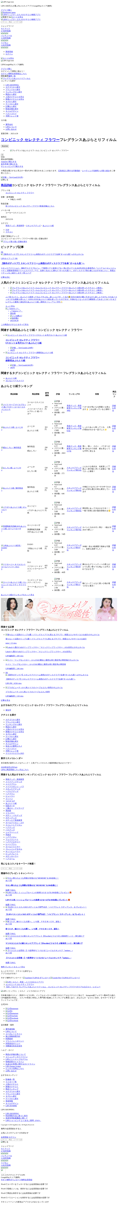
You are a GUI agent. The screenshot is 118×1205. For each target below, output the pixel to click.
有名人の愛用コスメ (14, 746)
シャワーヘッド (12, 832)
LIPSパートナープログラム (17, 1059)
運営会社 (9, 124)
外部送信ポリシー (13, 1043)
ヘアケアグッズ (12, 791)
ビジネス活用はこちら (15, 1068)
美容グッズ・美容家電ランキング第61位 (74, 428)
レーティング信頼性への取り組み (96, 171)
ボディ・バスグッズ (14, 815)
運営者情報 (10, 1029)
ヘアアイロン (11, 837)
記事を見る (5, 700)
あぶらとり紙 (48, 226)
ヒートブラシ (11, 844)
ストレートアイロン (14, 825)
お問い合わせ (11, 129)
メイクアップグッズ (14, 782)
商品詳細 (5, 146)
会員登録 (4, 1137)
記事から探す (11, 106)
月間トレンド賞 (12, 116)
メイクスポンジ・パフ (15, 787)
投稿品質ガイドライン (15, 1062)
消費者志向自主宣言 (14, 1046)
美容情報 (9, 1101)
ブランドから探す (13, 90)
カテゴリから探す (13, 87)
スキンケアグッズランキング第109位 (74, 566)
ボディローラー (12, 856)
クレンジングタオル (14, 849)
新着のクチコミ (12, 1087)
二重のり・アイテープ (15, 808)
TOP (7, 230)
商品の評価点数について (16, 1054)
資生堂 (8, 710)
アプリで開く (6, 10)
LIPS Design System (13, 1066)
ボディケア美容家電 (14, 820)
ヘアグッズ (10, 827)
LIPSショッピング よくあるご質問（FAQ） (23, 1120)
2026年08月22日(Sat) (9, 767)
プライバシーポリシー (15, 1041)
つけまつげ (10, 801)
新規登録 (9, 52)
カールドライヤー (13, 847)
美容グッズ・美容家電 (15, 226)
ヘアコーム (10, 859)
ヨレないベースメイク (15, 381)
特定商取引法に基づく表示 (17, 1116)
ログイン (9, 54)
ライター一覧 (11, 1082)
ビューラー (10, 796)
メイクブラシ (11, 784)
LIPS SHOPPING (12, 85)
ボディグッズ (11, 818)
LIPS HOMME (11, 1106)
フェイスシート (12, 839)
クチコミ (9, 232)
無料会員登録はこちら (17, 74)
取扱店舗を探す (12, 109)
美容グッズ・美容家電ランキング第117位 (74, 448)
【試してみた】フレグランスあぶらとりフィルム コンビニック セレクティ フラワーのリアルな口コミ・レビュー (53, 987)
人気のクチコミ (12, 1084)
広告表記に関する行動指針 (69, 171)
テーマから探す (12, 104)
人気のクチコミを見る (15, 97)
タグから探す (11, 102)
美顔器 (8, 811)
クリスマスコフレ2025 (15, 753)
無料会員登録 (26, 1180)
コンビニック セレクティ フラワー (30, 140)
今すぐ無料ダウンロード (11, 1180)
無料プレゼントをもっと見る (13, 967)
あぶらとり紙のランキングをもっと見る (17, 595)
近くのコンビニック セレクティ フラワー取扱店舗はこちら (30, 206)
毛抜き (8, 835)
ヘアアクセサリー (13, 842)
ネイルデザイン (12, 111)
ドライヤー (10, 813)
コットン (9, 799)
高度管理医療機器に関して (17, 1118)
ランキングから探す (14, 92)
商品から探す (11, 94)
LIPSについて (11, 127)
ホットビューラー (13, 851)
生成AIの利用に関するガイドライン (20, 1064)
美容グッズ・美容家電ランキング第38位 (74, 408)
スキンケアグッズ (33, 226)
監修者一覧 (10, 1079)
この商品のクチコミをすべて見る (15, 324)
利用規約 (9, 1039)
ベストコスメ (11, 114)
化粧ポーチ (10, 806)
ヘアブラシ (10, 794)
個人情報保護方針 (13, 1036)
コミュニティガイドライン (17, 1057)
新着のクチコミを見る (15, 99)
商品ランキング (12, 1089)
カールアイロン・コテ (15, 823)
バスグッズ (10, 830)
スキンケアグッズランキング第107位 (74, 547)
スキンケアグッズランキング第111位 (74, 584)
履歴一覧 (12, 76)
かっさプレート (12, 854)
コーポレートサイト (14, 1034)
